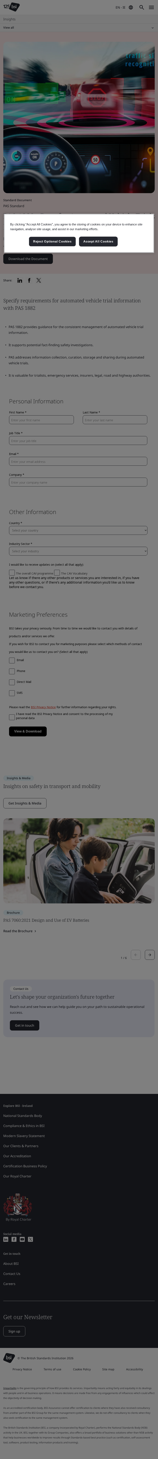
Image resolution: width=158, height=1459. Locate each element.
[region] (79, 233)
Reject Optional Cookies (52, 241)
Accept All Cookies (98, 241)
